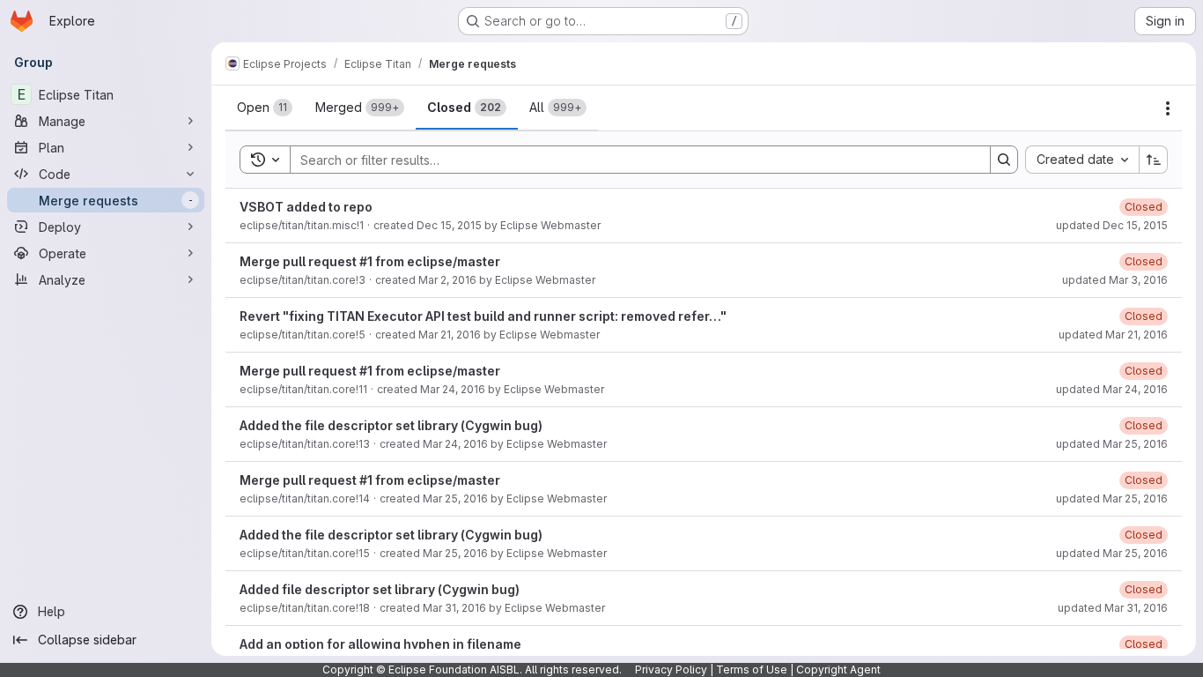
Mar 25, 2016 (455, 498)
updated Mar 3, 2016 (1115, 279)
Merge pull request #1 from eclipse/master (370, 261)
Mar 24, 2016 (452, 389)
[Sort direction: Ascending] (1154, 159)
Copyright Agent (838, 669)
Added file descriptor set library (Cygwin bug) (380, 589)
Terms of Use (751, 669)
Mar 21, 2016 (449, 334)
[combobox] (1082, 159)
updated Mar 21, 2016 (1113, 334)
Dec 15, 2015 (449, 225)
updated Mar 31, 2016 (1113, 607)
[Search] (1004, 159)
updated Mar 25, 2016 (1112, 443)
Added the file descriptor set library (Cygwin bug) (391, 425)
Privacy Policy (671, 669)
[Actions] (1168, 108)
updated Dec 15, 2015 (1112, 225)
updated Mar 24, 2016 (1112, 389)
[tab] (264, 108)
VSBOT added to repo (306, 206)
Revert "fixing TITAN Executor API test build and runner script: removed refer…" (483, 316)
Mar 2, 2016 (447, 279)
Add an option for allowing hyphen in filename (380, 643)
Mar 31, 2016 (454, 607)
